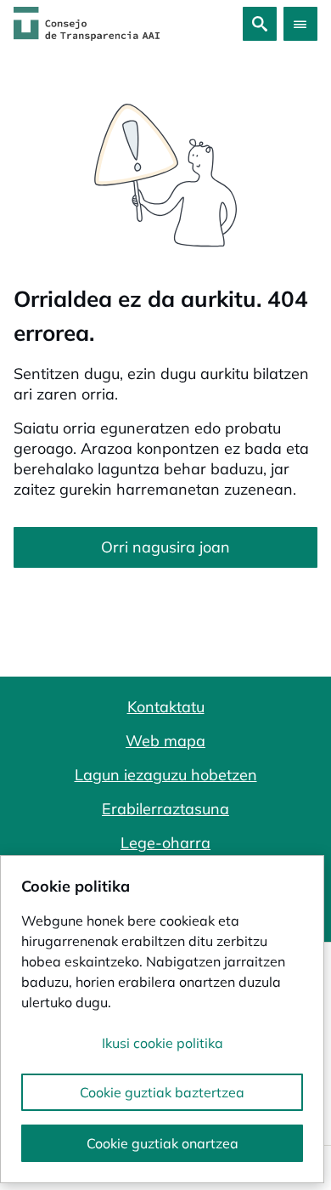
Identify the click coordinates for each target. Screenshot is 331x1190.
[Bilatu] (260, 24)
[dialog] (162, 1019)
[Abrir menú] (300, 24)
